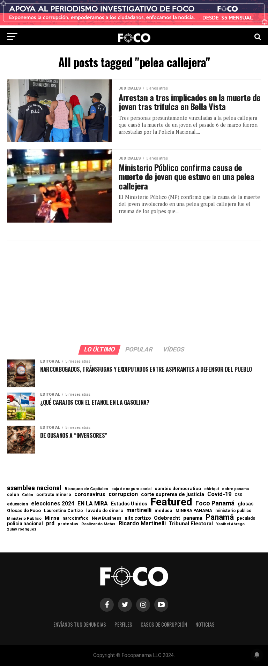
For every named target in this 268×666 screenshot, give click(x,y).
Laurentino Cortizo (63, 511)
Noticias (205, 624)
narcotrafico (75, 518)
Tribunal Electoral (191, 523)
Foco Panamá (214, 503)
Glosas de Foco (24, 510)
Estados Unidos (129, 504)
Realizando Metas (98, 524)
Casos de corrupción (164, 624)
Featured (171, 502)
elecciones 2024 (52, 503)
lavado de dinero (104, 511)
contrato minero (53, 495)
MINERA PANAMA (194, 511)
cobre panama (235, 489)
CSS (238, 495)
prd (50, 523)
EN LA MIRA (92, 503)
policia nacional (25, 523)
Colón (27, 495)
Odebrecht (167, 518)
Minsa (52, 518)
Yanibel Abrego (230, 524)
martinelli (138, 510)
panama (192, 518)
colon (13, 495)
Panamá (220, 517)
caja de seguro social (131, 489)
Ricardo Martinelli (142, 523)
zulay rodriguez (22, 530)
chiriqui (211, 489)
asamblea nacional (34, 488)
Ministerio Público (24, 519)
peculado (246, 518)
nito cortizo (138, 518)
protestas (68, 524)
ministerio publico (233, 511)
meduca (163, 511)
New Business (106, 518)
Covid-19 (219, 494)
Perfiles (123, 624)
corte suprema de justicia (172, 494)
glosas (246, 503)
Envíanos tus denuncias (79, 624)
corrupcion (123, 494)
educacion (17, 504)
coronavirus (89, 494)
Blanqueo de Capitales (86, 489)
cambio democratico (178, 489)
